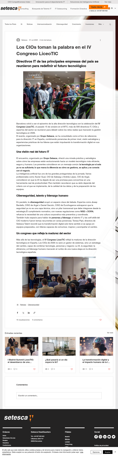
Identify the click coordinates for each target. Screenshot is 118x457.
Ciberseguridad (62, 24)
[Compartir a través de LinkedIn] (29, 313)
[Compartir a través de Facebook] (17, 313)
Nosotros (6, 443)
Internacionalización (44, 24)
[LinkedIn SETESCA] (105, 436)
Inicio (4, 435)
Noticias (30, 24)
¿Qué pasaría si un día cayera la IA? (56, 361)
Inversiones (90, 24)
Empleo (5, 440)
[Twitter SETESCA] (113, 436)
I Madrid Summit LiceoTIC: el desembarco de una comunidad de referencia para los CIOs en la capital (21, 361)
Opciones (96, 452)
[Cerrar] (115, 452)
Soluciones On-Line (9, 438)
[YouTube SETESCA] (109, 436)
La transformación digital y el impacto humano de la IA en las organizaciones (96, 361)
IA (21, 24)
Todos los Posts (10, 24)
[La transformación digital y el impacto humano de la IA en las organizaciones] (96, 346)
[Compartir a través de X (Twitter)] (23, 313)
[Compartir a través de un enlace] (34, 313)
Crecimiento (76, 24)
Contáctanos (7, 445)
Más (100, 24)
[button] (110, 24)
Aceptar (108, 452)
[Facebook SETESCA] (96, 436)
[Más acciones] (100, 40)
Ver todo (110, 333)
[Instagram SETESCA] (100, 436)
